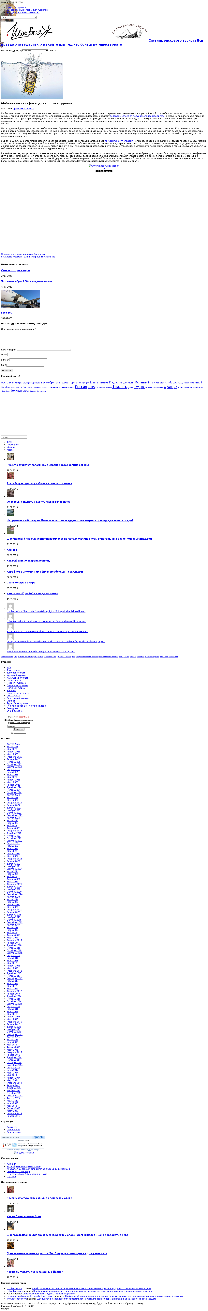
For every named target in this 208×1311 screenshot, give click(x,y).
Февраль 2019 (14, 940)
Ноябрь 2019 (13, 917)
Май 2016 (12, 1014)
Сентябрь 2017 (14, 978)
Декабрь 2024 (14, 787)
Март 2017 (12, 988)
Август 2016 (13, 1006)
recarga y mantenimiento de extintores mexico (30, 1296)
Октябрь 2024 (14, 792)
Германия (76, 382)
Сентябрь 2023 (14, 815)
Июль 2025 (12, 772)
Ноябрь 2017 (13, 976)
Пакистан (71, 387)
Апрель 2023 (13, 828)
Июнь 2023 (12, 823)
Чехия (189, 387)
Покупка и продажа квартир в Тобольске (23, 254)
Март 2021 (12, 881)
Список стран (14, 1132)
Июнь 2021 (12, 874)
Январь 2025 (13, 784)
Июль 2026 (12, 746)
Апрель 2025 (13, 779)
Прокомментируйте (23, 108)
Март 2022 (12, 856)
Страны (11, 700)
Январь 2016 (13, 1024)
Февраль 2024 (14, 802)
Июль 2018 (12, 958)
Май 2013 (12, 1105)
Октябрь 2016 (14, 1001)
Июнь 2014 (12, 1072)
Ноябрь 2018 (13, 948)
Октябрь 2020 (14, 891)
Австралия (7, 382)
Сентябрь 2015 (14, 1034)
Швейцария (198, 387)
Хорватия (182, 387)
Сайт (3, 365)
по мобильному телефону (119, 141)
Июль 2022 (12, 846)
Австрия (18, 383)
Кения (186, 383)
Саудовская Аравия (104, 387)
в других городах (33, 1150)
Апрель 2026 (13, 751)
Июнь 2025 (12, 774)
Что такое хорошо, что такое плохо (26, 705)
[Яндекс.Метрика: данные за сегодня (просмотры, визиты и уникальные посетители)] (24, 1152)
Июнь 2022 (12, 848)
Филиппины (158, 387)
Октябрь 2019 (14, 919)
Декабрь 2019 (14, 914)
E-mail (4, 359)
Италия (153, 382)
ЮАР (27, 391)
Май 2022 (12, 851)
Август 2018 (13, 955)
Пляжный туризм (16, 688)
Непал (29, 387)
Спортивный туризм (18, 698)
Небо (22, 387)
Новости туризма (16, 7)
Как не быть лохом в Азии (24, 1216)
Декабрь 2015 (14, 1027)
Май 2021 (12, 876)
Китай (198, 382)
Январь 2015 (13, 1055)
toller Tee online (15, 1291)
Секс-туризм (13, 695)
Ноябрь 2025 (13, 762)
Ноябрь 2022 (13, 835)
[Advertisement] (86, 193)
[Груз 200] (20, 307)
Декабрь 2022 (14, 833)
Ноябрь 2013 (13, 1090)
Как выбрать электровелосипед (28, 560)
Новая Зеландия (51, 387)
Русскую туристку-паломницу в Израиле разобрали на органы (48, 464)
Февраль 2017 (14, 991)
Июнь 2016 (12, 1011)
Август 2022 (13, 843)
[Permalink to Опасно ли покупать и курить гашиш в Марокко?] (10, 496)
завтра (17, 1150)
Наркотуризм (14, 680)
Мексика (15, 387)
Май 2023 (12, 825)
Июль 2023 (12, 820)
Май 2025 (12, 777)
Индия (114, 382)
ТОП (9, 442)
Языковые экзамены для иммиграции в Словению (28, 256)
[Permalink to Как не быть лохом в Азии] (10, 1211)
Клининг (12, 549)
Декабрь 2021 (14, 863)
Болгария (27, 383)
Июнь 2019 (12, 930)
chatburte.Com (14, 1288)
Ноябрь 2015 (13, 1029)
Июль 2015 (12, 1039)
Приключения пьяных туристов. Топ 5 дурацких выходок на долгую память (57, 1253)
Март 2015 (12, 1049)
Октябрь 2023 (14, 812)
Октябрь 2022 (14, 838)
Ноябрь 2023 (13, 810)
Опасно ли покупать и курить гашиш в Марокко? (38, 501)
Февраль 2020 (14, 909)
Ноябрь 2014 (13, 1060)
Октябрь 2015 (14, 1032)
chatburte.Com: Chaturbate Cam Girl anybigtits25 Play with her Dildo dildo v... (46, 611)
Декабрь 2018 (14, 945)
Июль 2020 (12, 899)
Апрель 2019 (13, 935)
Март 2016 (12, 1019)
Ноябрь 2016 (13, 998)
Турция (139, 387)
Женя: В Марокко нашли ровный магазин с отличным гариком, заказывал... (47, 631)
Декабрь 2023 (14, 807)
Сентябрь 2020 (14, 894)
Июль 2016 (12, 1009)
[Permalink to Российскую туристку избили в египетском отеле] (10, 478)
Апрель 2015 (13, 1047)
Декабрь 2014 (14, 1057)
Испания (141, 382)
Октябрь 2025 (14, 764)
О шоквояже (13, 1129)
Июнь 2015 (12, 1042)
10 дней (23, 1150)
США (91, 387)
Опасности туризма (17, 685)
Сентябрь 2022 (14, 841)
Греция (85, 382)
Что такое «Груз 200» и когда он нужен (26, 281)
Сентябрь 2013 (14, 1095)
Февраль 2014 (14, 1083)
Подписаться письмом (18, 733)
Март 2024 (12, 800)
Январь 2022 (13, 861)
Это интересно (15, 711)
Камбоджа (171, 382)
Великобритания (51, 382)
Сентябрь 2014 (14, 1065)
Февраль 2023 (14, 830)
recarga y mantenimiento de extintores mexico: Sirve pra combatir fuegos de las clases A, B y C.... (56, 641)
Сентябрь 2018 (14, 953)
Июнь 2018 (12, 960)
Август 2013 (13, 1098)
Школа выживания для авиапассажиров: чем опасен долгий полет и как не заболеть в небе (67, 1234)
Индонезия (127, 382)
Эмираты (18, 390)
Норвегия (63, 387)
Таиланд (120, 386)
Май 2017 (12, 986)
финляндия (41, 391)
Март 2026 (12, 754)
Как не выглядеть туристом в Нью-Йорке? (35, 1271)
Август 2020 (13, 897)
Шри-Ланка (5, 391)
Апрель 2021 (13, 879)
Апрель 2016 (13, 1016)
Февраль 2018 (14, 970)
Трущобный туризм (17, 703)
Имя (3, 354)
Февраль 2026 (14, 756)
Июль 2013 (12, 1100)
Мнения (11, 447)
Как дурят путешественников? (23, 12)
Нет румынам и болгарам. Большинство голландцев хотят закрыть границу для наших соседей (70, 520)
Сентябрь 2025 (14, 767)
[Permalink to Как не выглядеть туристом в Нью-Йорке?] (10, 1266)
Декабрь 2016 (14, 996)
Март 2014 (12, 1080)
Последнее (13, 444)
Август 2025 (13, 769)
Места (10, 449)
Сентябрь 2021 (14, 869)
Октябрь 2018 (14, 950)
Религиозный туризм (18, 693)
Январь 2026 (13, 759)
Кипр (192, 383)
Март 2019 (12, 937)
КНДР (162, 383)
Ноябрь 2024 (13, 790)
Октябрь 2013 (14, 1093)
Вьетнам (65, 383)
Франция (170, 387)
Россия (81, 387)
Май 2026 (12, 749)
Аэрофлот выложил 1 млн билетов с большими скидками (45, 571)
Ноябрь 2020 (13, 889)
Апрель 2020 (13, 904)
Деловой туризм (16, 672)
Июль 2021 (12, 871)
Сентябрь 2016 (14, 1004)
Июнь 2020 (12, 902)
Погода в (23, 1141)
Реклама (11, 690)
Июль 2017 (12, 981)
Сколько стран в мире (15, 270)
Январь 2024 (13, 805)
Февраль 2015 (14, 1052)
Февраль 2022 (14, 858)
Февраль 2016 (14, 1021)
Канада (181, 383)
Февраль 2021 (14, 884)
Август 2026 (13, 744)
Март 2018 (12, 968)
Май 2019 (12, 932)
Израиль (104, 383)
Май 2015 (12, 1044)
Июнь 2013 (12, 1103)
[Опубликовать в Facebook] (104, 165)
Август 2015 (13, 1037)
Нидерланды (39, 387)
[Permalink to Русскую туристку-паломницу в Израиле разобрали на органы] (10, 459)
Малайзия (5, 387)
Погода (5, 1137)
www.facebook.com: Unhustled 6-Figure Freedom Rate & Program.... (41, 651)
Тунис (131, 387)
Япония (33, 391)
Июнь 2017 (12, 983)
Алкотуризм (13, 670)
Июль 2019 (12, 927)
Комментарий (8, 349)
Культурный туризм (17, 677)
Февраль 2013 (14, 1113)
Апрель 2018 (13, 965)
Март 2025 (12, 782)
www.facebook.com (17, 1298)
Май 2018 (12, 963)
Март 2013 (12, 1111)
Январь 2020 (13, 912)
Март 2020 (12, 907)
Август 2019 (13, 925)
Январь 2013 (13, 1116)
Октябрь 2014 (14, 1062)
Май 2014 (12, 1075)
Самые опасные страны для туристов (27, 9)
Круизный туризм (16, 675)
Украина (148, 387)
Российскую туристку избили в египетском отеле (39, 483)
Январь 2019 (13, 942)
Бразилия (36, 383)
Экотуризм (13, 708)
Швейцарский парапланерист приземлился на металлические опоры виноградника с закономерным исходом (79, 538)
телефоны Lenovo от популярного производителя (137, 116)
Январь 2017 (13, 993)
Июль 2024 (12, 797)
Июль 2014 (12, 1070)
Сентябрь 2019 (14, 922)
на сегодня (11, 1150)
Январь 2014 (13, 1085)
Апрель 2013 (13, 1108)
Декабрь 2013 (14, 1088)
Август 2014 (13, 1067)
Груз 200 (6, 312)
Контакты (12, 1127)
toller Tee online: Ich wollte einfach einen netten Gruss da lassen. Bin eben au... (46, 621)
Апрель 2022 (13, 853)
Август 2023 (13, 818)
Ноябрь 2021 (13, 866)
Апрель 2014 (13, 1077)
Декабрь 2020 (14, 886)
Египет (95, 382)
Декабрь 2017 (14, 973)
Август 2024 (13, 795)
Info (9, 667)
